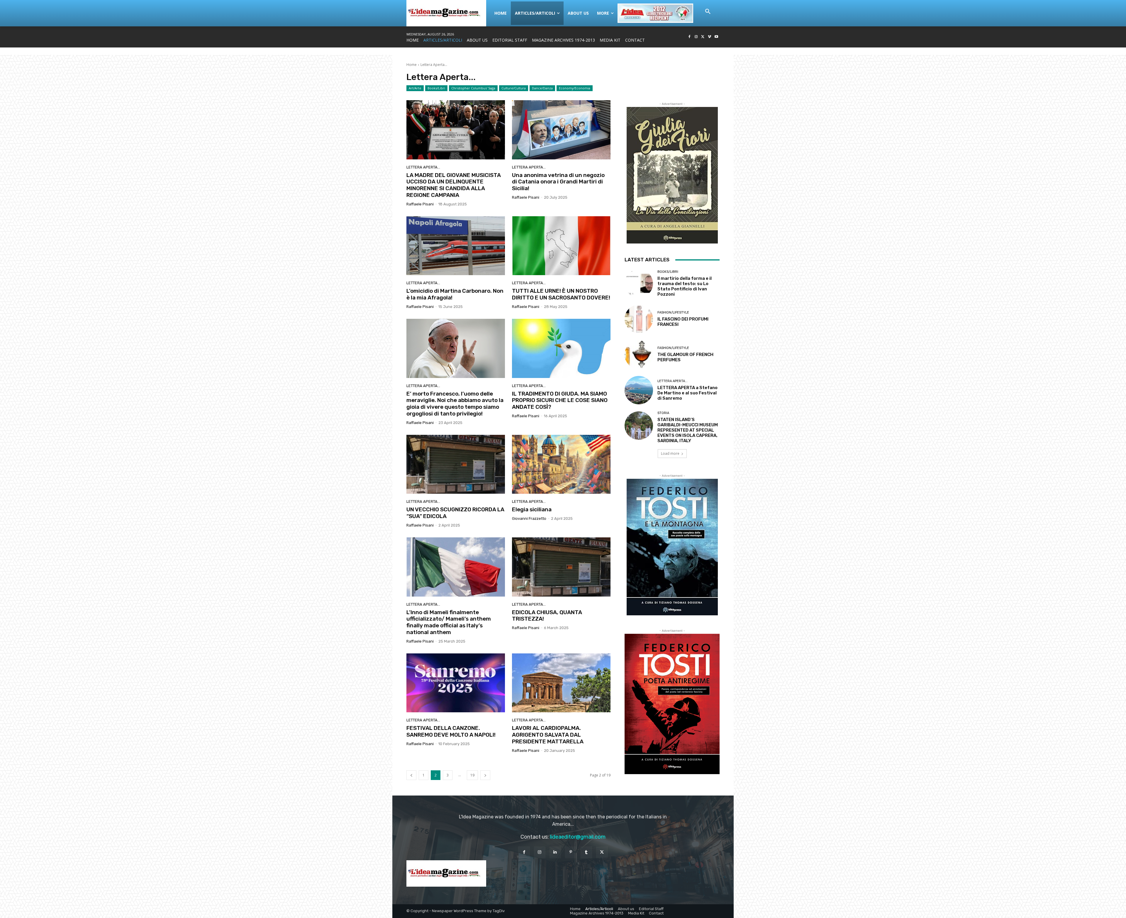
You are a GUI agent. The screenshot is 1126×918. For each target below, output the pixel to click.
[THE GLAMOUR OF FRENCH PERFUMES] (639, 354)
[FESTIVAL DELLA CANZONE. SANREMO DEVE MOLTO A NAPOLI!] (455, 683)
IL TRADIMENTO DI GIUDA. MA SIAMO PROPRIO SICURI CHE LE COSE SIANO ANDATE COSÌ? (560, 400)
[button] (708, 11)
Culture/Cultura (513, 88)
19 (472, 775)
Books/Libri (436, 88)
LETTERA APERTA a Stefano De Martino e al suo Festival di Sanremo (687, 393)
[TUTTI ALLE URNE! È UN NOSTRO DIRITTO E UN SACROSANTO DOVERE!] (561, 245)
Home (411, 64)
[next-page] (485, 775)
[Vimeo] (709, 37)
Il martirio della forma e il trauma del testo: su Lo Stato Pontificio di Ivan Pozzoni (684, 286)
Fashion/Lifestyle (673, 312)
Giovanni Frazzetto (529, 518)
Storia (663, 413)
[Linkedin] (555, 852)
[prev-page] (411, 775)
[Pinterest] (570, 852)
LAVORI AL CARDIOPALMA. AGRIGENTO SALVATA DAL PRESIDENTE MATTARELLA (548, 735)
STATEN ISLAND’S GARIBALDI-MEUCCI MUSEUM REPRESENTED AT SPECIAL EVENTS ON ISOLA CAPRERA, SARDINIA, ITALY (687, 430)
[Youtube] (716, 37)
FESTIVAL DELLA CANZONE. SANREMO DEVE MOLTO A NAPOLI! (451, 731)
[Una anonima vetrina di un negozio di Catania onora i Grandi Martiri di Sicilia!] (561, 129)
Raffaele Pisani (420, 204)
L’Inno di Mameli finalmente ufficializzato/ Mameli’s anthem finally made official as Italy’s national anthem (448, 622)
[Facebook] (689, 37)
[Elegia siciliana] (561, 464)
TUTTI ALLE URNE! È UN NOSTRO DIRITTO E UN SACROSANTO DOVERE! (561, 294)
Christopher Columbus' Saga (473, 88)
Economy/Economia (574, 88)
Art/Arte (415, 88)
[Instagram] (696, 37)
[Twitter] (703, 37)
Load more (670, 453)
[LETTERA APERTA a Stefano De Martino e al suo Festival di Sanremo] (639, 390)
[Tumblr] (586, 852)
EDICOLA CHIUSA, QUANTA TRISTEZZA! (547, 615)
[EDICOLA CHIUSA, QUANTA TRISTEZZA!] (561, 567)
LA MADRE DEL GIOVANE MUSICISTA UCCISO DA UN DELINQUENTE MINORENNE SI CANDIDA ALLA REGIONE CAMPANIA (453, 185)
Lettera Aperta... (423, 167)
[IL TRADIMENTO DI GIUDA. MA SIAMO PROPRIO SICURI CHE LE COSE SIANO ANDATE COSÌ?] (561, 348)
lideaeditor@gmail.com (578, 837)
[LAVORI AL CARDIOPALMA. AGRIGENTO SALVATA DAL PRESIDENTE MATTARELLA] (561, 683)
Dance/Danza (542, 88)
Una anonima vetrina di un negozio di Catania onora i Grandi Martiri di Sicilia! (558, 182)
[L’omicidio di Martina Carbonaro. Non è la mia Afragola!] (455, 245)
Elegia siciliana (532, 509)
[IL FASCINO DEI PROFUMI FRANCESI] (639, 319)
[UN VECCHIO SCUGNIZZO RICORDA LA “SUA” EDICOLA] (455, 464)
